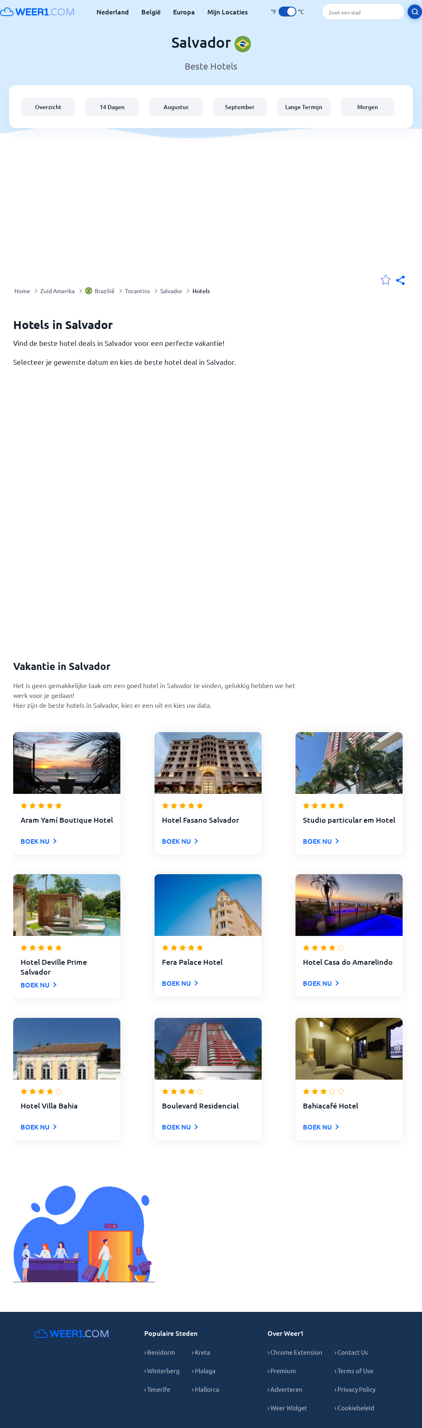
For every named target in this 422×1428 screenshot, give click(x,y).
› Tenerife (157, 1389)
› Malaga (204, 1370)
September (240, 107)
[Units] (287, 11)
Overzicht (48, 107)
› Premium (281, 1370)
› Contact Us (351, 1352)
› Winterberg (162, 1370)
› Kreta (201, 1352)
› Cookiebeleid (354, 1408)
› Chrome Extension (294, 1352)
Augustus (176, 107)
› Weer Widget (287, 1408)
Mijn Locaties (227, 11)
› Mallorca (205, 1389)
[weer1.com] (37, 11)
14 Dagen (112, 107)
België (151, 11)
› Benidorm (159, 1352)
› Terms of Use (354, 1370)
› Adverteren (284, 1389)
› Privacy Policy (355, 1389)
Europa (184, 11)
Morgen (367, 107)
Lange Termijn (303, 107)
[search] (415, 12)
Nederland (112, 11)
